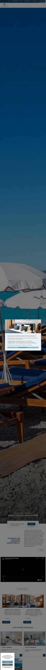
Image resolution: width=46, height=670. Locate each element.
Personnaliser (7, 667)
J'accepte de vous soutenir (7, 662)
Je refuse (7, 664)
